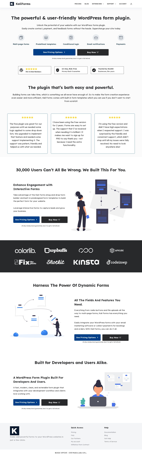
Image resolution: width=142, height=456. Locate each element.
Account (122, 4)
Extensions (97, 4)
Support (110, 4)
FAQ (72, 435)
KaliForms (23, 4)
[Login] (131, 4)
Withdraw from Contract (80, 445)
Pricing (78, 4)
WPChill (64, 453)
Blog (87, 4)
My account (75, 442)
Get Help (107, 438)
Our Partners (75, 438)
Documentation (110, 432)
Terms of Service (110, 442)
